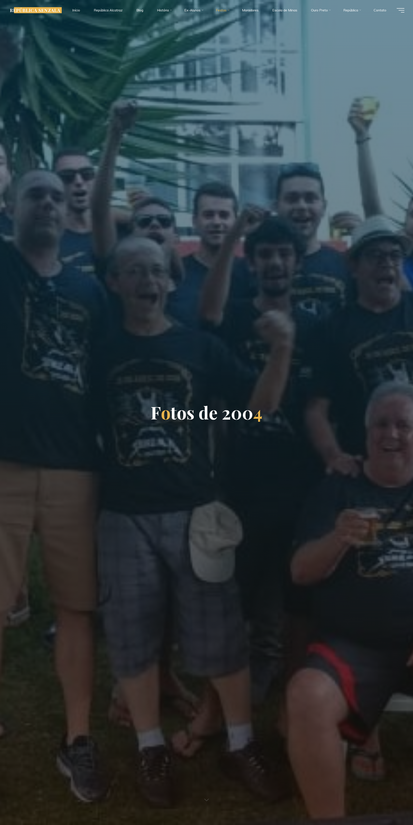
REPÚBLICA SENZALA (35, 10)
